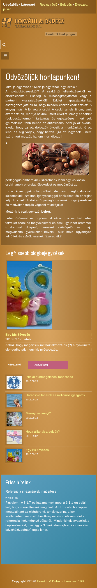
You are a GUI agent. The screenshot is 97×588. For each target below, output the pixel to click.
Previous (86, 255)
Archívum (41, 364)
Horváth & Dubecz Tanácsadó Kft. (61, 581)
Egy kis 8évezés (17, 334)
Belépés (66, 4)
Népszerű (14, 364)
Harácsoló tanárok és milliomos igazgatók (55, 395)
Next (90, 255)
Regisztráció (48, 4)
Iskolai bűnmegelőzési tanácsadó (49, 377)
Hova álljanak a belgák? (43, 431)
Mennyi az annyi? (38, 413)
